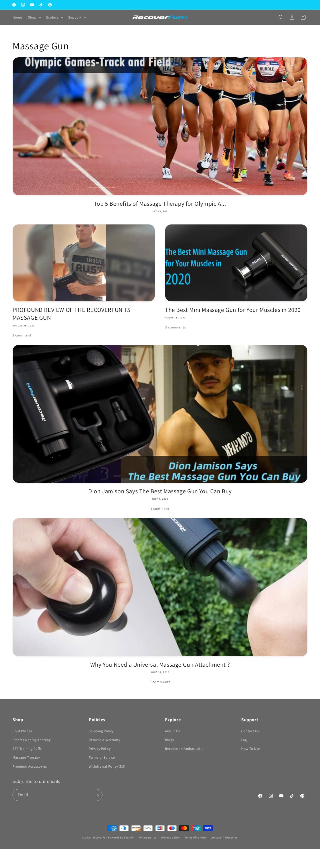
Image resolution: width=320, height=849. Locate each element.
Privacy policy (170, 837)
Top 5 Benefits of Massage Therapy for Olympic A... (160, 203)
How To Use (250, 749)
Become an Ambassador (184, 749)
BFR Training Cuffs (27, 749)
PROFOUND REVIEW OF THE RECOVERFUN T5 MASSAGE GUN (71, 313)
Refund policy (147, 837)
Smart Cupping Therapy (31, 740)
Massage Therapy (26, 757)
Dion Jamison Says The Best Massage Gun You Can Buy (160, 491)
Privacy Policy (99, 749)
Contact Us (250, 731)
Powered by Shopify (121, 837)
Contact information (224, 837)
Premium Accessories (29, 766)
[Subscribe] (96, 795)
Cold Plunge (22, 731)
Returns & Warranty (104, 740)
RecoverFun (100, 837)
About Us (172, 731)
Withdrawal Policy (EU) (107, 766)
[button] (34, 17)
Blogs (169, 740)
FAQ (244, 740)
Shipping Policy (101, 731)
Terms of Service (102, 757)
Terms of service (195, 837)
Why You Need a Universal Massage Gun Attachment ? (160, 664)
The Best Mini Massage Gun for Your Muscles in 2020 (233, 310)
